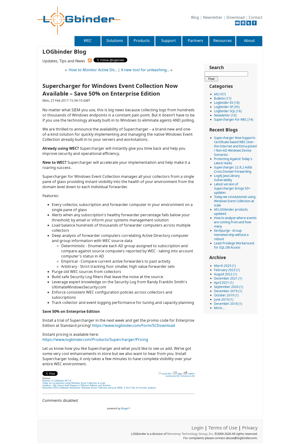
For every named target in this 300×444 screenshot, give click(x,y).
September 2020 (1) (228, 287)
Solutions (114, 40)
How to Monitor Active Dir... (93, 69)
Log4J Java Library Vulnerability (227, 178)
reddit (190, 374)
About (249, 40)
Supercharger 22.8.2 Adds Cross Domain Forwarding (233, 169)
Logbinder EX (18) (227, 103)
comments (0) (172, 376)
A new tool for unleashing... (145, 69)
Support (168, 40)
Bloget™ (125, 408)
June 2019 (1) (223, 299)
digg (179, 374)
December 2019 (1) (228, 291)
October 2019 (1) (226, 295)
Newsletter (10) (225, 115)
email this (166, 374)
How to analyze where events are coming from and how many (235, 222)
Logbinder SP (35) (227, 107)
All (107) (220, 94)
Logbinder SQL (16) (228, 111)
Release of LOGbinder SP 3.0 (56, 381)
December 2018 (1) (228, 304)
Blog (195, 17)
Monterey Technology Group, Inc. (190, 434)
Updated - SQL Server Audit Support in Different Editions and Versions (76, 385)
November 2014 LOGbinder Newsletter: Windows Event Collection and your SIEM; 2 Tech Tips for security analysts (99, 388)
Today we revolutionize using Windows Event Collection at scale (234, 201)
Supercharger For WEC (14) (233, 119)
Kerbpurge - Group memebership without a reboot (231, 234)
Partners (195, 40)
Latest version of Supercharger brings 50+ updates (232, 188)
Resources (222, 40)
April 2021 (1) (223, 282)
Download (235, 17)
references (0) (188, 376)
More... (219, 308)
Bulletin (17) (222, 98)
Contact (255, 17)
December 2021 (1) (228, 278)
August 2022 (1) (225, 274)
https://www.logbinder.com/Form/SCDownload (133, 325)
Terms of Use (222, 428)
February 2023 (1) (227, 270)
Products (142, 40)
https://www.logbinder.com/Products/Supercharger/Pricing (95, 339)
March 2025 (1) (225, 266)
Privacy (250, 428)
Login (197, 428)
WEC (88, 40)
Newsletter (212, 17)
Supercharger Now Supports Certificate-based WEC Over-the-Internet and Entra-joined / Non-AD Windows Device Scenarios (235, 146)
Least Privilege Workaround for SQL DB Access (234, 245)
